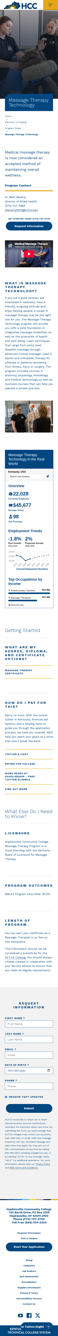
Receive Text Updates (25, 1096)
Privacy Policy (43, 1164)
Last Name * (14, 1033)
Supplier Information (29, 1287)
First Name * (15, 1018)
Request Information (29, 226)
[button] (37, 1326)
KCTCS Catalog (15, 957)
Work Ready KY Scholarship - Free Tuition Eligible (20, 776)
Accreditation (29, 1282)
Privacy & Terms (29, 1293)
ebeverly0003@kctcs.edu (21, 210)
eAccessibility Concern (29, 1298)
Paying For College (20, 763)
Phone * (11, 1080)
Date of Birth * (17, 1064)
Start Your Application (29, 1246)
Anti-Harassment (29, 1276)
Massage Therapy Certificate (18, 672)
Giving (29, 1260)
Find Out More (16, 789)
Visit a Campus (29, 1238)
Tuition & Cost (16, 754)
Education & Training (15, 122)
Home (8, 116)
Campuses (29, 1265)
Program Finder (13, 128)
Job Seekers (29, 1271)
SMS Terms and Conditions (24, 1167)
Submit (29, 1108)
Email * (10, 1049)
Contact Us (29, 1304)
